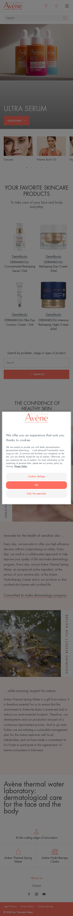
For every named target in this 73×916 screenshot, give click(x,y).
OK (36, 485)
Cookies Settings (36, 476)
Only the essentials (36, 494)
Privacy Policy (20, 466)
